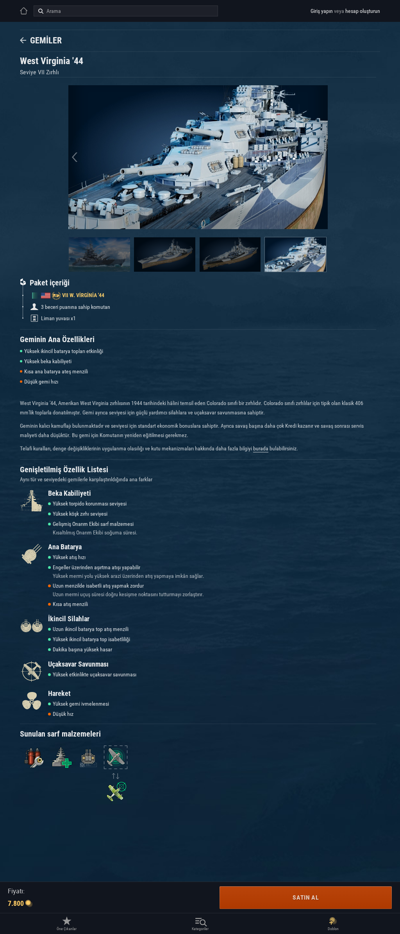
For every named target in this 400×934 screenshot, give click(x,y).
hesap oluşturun (362, 11)
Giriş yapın (322, 11)
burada (260, 448)
